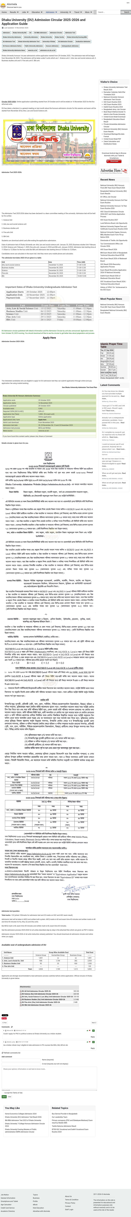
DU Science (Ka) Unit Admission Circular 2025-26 (40, 994)
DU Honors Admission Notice (12, 46)
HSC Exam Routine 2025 (112, 104)
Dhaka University (46, 37)
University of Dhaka (49, 41)
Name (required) (48, 1060)
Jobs (24, 12)
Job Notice (5, 1195)
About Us (68, 1196)
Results (13, 12)
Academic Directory (8, 1211)
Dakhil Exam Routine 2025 (113, 107)
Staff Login (69, 1210)
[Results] (17, 12)
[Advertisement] (49, 82)
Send (4, 1096)
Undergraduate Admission (70, 46)
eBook (35, 1205)
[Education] (41, 12)
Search (126, 12)
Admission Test (70, 33)
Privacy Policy (70, 1203)
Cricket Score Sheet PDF (112, 139)
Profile (35, 1201)
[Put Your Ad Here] (114, 171)
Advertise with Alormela (41, 1211)
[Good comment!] (87, 1030)
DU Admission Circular (65, 41)
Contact (68, 1206)
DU (30, 33)
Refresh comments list (12, 1053)
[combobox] (109, 12)
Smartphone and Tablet (9, 1201)
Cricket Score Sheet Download (114, 117)
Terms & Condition (71, 1200)
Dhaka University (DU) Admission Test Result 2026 (23, 1117)
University (64, 12)
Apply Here (49, 337)
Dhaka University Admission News (14, 50)
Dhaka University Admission (12, 37)
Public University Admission (34, 46)
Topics (35, 1195)
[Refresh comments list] (12, 1027)
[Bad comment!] (89, 1030)
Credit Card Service (7, 1208)
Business (36, 1198)
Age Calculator (6, 1205)
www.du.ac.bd (32, 50)
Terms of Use (17, 1093)
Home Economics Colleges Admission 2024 (20, 1114)
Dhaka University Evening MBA (77, 37)
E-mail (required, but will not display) (55, 1064)
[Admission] (55, 12)
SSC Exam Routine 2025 (112, 102)
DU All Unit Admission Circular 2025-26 (36, 991)
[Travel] (80, 12)
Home (4, 12)
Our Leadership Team (59, 1117)
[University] (69, 12)
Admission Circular (56, 33)
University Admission (31, 37)
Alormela (12, 4)
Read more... (110, 411)
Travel (76, 12)
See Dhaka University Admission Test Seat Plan (79, 387)
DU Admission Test (9, 41)
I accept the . (13, 1093)
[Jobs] (27, 12)
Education (36, 12)
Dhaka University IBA (19, 33)
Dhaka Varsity (59, 37)
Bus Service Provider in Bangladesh (64, 1114)
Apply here (42, 420)
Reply (93, 1037)
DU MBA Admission (40, 33)
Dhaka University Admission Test (29, 41)
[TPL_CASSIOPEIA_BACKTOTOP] (127, 1213)
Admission (50, 12)
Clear (9, 1096)
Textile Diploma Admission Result (64, 1126)
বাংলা (128, 3)
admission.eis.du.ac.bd (47, 50)
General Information (8, 1198)
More (87, 12)
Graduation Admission (83, 41)
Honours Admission (52, 46)
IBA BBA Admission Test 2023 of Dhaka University (23, 1120)
